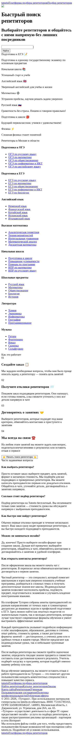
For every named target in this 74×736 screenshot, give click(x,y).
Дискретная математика (22, 244)
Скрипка (13, 345)
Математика (15, 287)
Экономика (15, 313)
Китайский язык (18, 212)
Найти (6, 50)
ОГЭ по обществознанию (23, 160)
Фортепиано (15, 339)
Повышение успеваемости (23, 261)
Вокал (11, 342)
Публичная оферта (38, 695)
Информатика (16, 316)
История (13, 296)
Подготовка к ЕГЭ (12, 173)
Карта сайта (8, 689)
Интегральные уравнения (23, 238)
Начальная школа (12, 251)
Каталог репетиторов (35, 686)
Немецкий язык (17, 206)
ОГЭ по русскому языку (22, 154)
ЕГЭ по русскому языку (22, 180)
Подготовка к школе (20, 258)
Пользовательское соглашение (19, 692)
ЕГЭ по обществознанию (23, 186)
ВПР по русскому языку (22, 270)
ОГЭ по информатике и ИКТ (25, 163)
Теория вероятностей (20, 235)
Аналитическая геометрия (23, 232)
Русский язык (16, 284)
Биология (13, 293)
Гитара (12, 336)
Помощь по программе (21, 264)
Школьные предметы (14, 277)
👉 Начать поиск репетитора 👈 (19, 457)
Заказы (52, 686)
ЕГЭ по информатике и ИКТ (25, 189)
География (14, 319)
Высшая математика (14, 225)
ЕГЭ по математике (19, 183)
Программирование (19, 322)
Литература (8, 303)
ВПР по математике (20, 267)
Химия (12, 310)
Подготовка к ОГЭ (13, 147)
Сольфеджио (15, 348)
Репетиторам (22, 689)
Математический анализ (22, 241)
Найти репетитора (12, 686)
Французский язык (19, 209)
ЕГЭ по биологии (18, 192)
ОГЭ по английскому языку (24, 166)
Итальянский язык (19, 218)
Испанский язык (18, 215)
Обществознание (18, 290)
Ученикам (36, 689)
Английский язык (12, 199)
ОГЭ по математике (20, 157)
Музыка (6, 329)
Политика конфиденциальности (25, 694)
